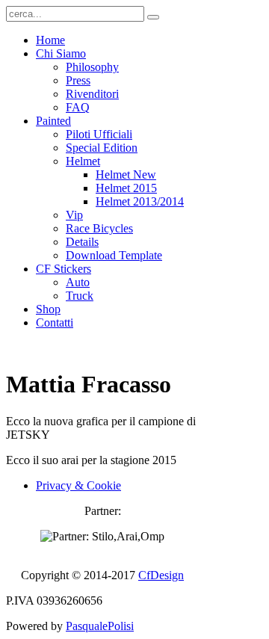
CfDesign (161, 575)
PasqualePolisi (100, 626)
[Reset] (153, 17)
